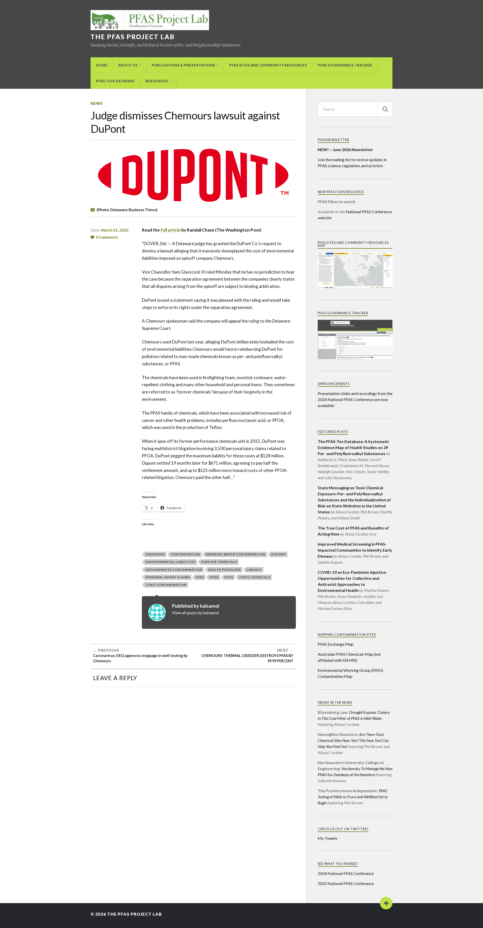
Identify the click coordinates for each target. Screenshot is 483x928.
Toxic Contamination (165, 584)
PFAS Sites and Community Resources (268, 65)
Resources (156, 81)
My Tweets (327, 838)
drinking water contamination (235, 554)
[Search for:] (355, 109)
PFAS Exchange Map (335, 644)
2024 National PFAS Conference (346, 873)
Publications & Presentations (183, 65)
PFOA (214, 577)
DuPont (278, 554)
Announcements (334, 384)
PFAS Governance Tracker (345, 65)
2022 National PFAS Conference (346, 883)
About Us (128, 65)
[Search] (384, 109)
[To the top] (386, 903)
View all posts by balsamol (195, 612)
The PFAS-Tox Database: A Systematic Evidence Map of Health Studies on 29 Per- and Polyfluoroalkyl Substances (353, 447)
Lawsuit (254, 569)
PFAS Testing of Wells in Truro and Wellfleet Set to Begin (353, 796)
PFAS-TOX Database (115, 81)
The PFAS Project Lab (133, 36)
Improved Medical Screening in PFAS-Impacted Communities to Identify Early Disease (355, 550)
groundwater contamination (173, 569)
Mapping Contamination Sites (347, 635)
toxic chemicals (254, 577)
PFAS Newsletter (333, 140)
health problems (224, 569)
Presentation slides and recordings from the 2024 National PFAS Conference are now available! (355, 399)
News (97, 103)
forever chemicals (219, 561)
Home (102, 65)
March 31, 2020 (114, 230)
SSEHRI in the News (335, 702)
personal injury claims (167, 577)
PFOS (228, 577)
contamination (185, 554)
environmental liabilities (170, 561)
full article (170, 230)
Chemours (155, 554)
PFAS (200, 577)
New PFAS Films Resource (341, 192)
